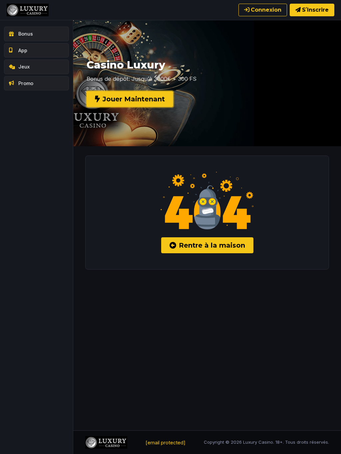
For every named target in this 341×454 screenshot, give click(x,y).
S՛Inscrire (315, 10)
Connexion (266, 10)
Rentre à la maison (212, 245)
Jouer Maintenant (134, 99)
